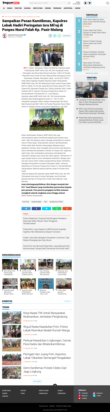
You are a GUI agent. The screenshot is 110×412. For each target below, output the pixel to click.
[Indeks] (85, 3)
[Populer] (89, 3)
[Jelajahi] (107, 3)
